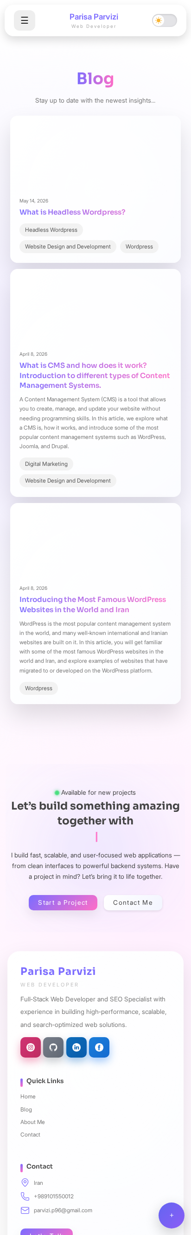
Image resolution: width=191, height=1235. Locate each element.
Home (28, 1096)
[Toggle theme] (164, 20)
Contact (30, 1134)
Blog (26, 1109)
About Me (32, 1121)
